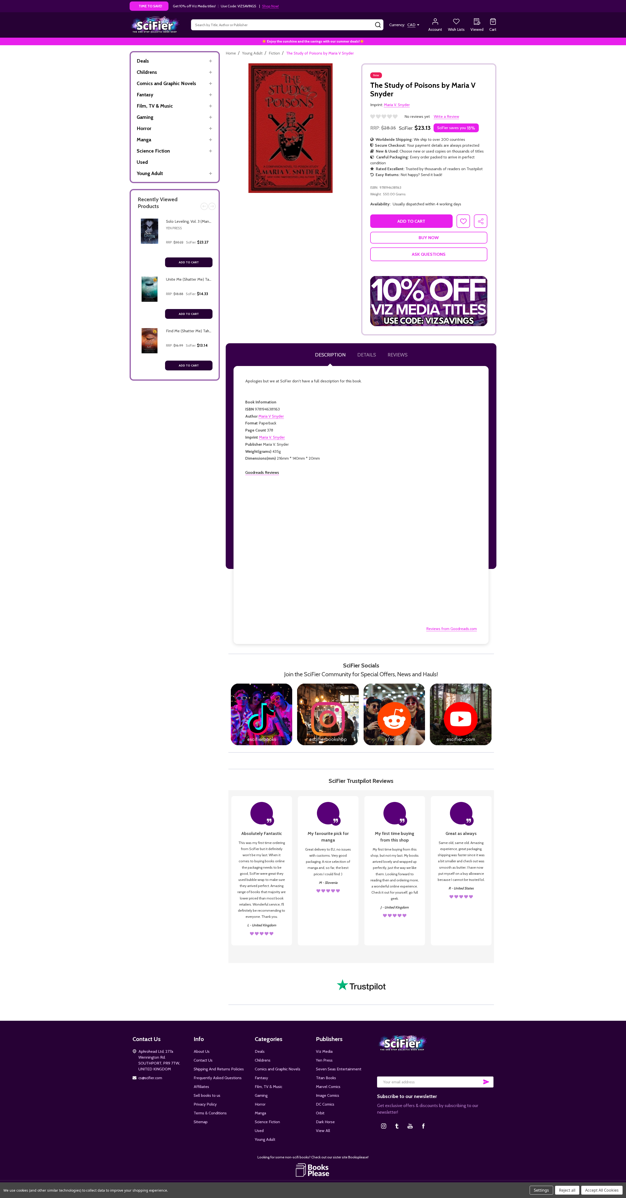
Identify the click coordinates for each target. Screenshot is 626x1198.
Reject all (567, 1190)
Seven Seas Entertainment (338, 1069)
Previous (204, 206)
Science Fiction (153, 151)
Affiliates (201, 1086)
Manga (144, 140)
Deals (143, 61)
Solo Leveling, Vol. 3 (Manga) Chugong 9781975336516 (211, 221)
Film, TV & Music (155, 106)
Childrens (147, 72)
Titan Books (326, 1078)
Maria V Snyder (271, 416)
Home (231, 53)
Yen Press (174, 228)
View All (323, 1130)
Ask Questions (429, 254)
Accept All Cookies (602, 1190)
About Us (202, 1051)
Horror (144, 128)
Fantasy (145, 95)
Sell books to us (207, 1095)
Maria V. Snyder (272, 437)
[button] (429, 301)
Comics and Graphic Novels (166, 83)
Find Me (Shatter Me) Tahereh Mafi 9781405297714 (209, 331)
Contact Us (203, 1060)
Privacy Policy (205, 1104)
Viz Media (324, 1051)
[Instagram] (383, 1125)
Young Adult (150, 173)
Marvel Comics (328, 1086)
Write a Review (446, 116)
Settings (541, 1190)
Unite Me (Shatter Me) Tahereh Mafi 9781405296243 (211, 279)
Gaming (145, 117)
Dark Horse (325, 1122)
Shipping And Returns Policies (219, 1069)
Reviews (397, 355)
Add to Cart (189, 262)
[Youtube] (410, 1125)
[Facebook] (423, 1125)
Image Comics (327, 1095)
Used (142, 162)
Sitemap (201, 1122)
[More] (210, 61)
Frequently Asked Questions (218, 1078)
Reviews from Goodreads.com (451, 628)
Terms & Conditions (210, 1113)
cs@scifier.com (150, 1078)
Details (366, 355)
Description (330, 355)
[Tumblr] (396, 1125)
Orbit (320, 1113)
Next (212, 206)
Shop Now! (270, 6)
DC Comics (325, 1104)
